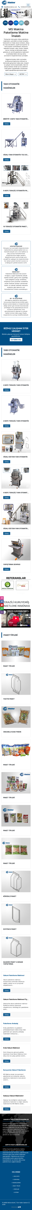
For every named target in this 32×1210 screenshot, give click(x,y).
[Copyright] (14, 1207)
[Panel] (18, 1207)
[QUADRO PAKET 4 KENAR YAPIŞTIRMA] (16, 947)
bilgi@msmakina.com (10, 7)
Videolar (16, 1189)
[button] (2, 13)
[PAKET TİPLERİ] (16, 651)
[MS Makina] (8, 2)
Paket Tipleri (16, 1186)
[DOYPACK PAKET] (16, 914)
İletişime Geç (16, 340)
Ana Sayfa (16, 1176)
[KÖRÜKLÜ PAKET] (16, 881)
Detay (7, 124)
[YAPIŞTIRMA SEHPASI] (16, 549)
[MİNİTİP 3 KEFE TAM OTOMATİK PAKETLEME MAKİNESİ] (16, 104)
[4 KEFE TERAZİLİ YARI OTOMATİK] (16, 478)
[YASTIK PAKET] (16, 684)
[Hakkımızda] (5, 23)
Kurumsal (16, 1179)
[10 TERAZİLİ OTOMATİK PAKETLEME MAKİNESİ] (16, 211)
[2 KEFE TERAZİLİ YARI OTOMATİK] (16, 370)
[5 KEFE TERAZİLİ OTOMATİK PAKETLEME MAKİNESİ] (16, 176)
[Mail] (20, 1207)
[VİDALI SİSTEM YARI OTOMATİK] (16, 442)
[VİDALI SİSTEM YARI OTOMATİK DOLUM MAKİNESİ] (16, 513)
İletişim (16, 1192)
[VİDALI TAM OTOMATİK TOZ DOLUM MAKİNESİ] (16, 140)
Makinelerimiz (16, 1182)
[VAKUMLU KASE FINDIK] (16, 717)
